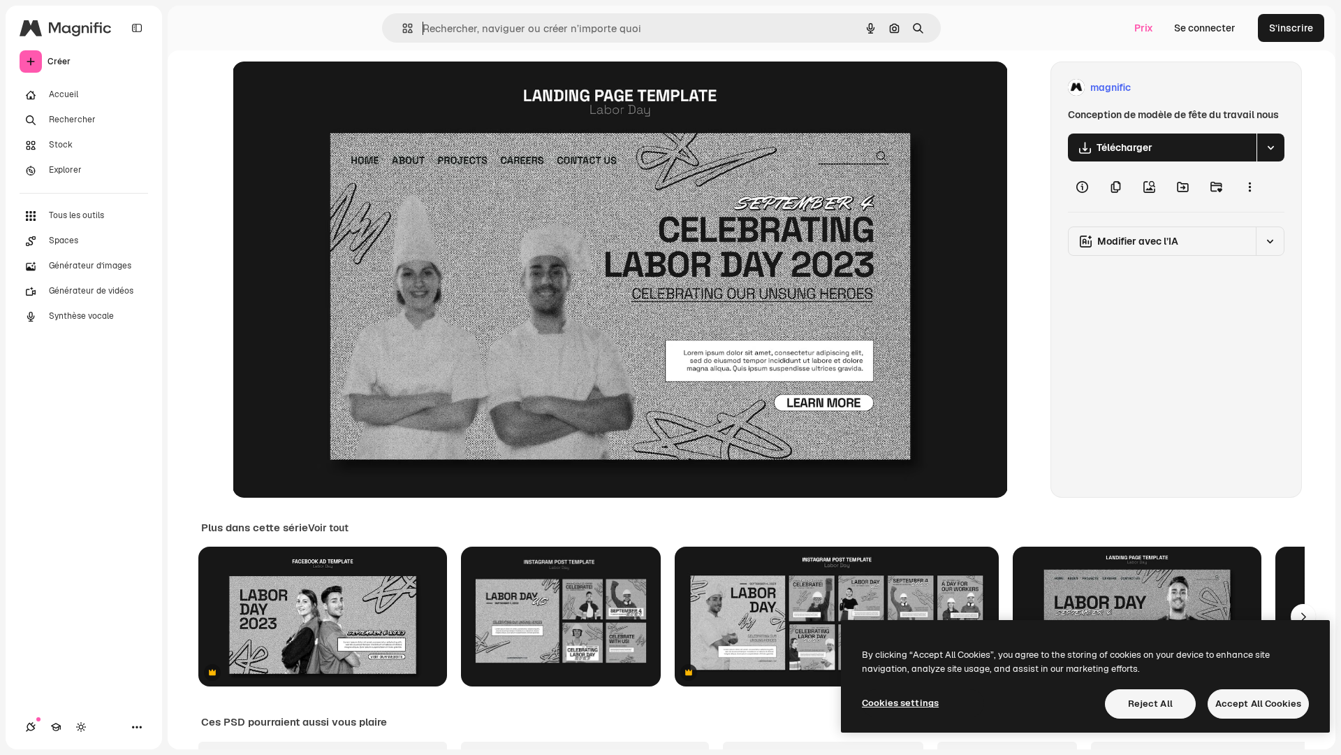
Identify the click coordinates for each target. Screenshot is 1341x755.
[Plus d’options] (1249, 187)
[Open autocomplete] (402, 28)
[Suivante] (1303, 616)
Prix (1143, 28)
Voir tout (328, 528)
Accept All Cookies (1258, 704)
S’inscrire (1291, 28)
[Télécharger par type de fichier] (1270, 147)
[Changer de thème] (81, 727)
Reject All (1150, 704)
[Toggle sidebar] (137, 28)
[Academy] (56, 727)
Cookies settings (900, 703)
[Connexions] (31, 727)
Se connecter (1205, 28)
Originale (324, 87)
